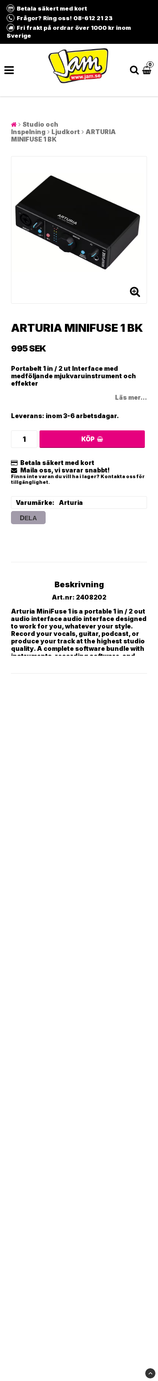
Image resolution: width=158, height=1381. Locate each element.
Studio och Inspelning (34, 128)
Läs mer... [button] (131, 397)
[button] (148, 69)
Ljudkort (65, 131)
